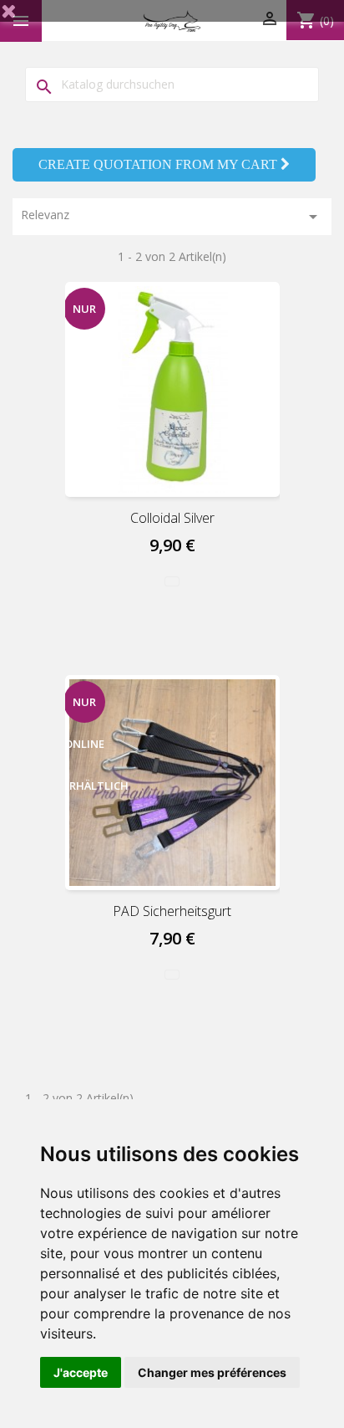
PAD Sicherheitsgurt (172, 911)
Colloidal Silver (172, 518)
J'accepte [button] (80, 1372)
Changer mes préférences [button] (212, 1372)
